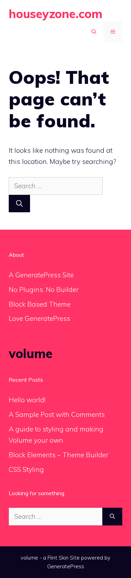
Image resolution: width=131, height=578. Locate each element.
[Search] (19, 204)
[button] (94, 31)
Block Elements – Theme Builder (58, 455)
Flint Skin (58, 557)
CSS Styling (26, 469)
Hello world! (27, 400)
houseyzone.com (55, 13)
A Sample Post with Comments (57, 414)
